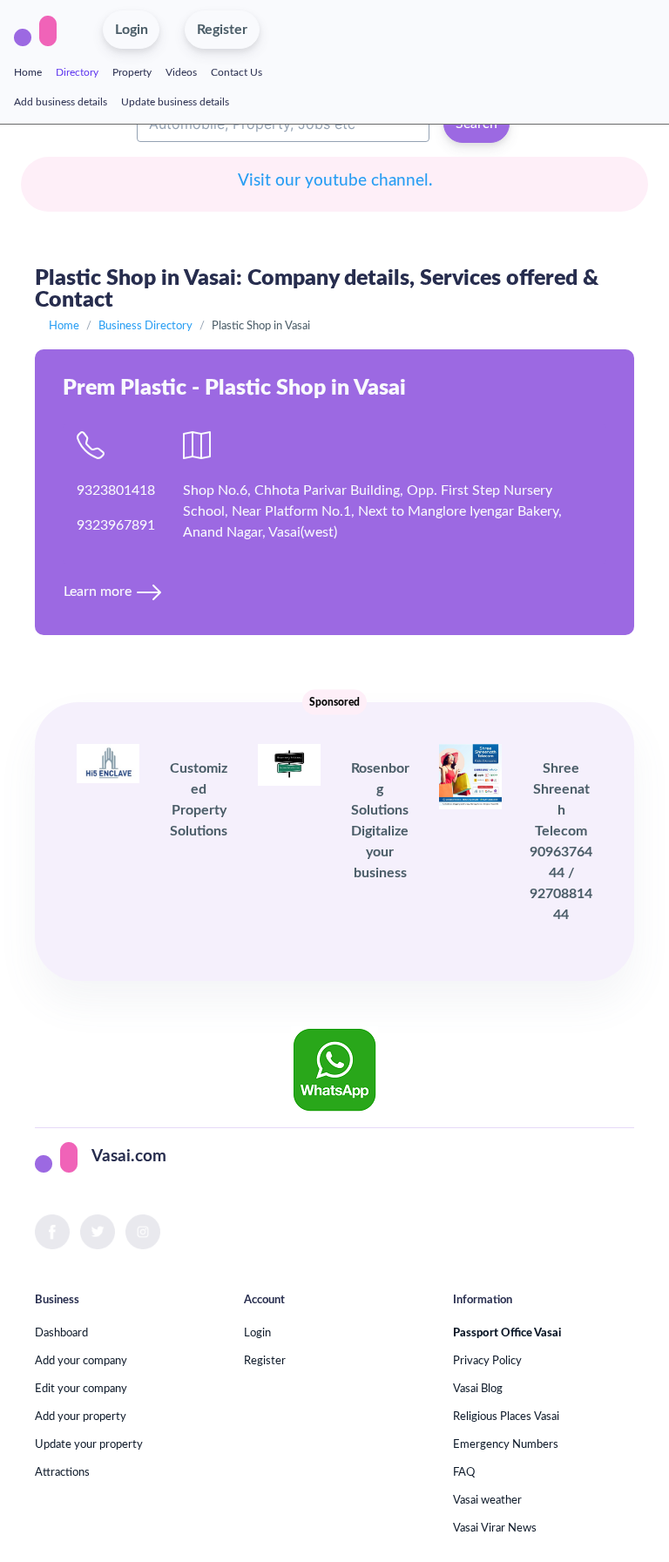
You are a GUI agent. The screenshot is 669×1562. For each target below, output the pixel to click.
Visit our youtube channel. (335, 180)
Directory (77, 72)
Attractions (62, 1472)
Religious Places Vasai (506, 1416)
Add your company (81, 1361)
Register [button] (222, 30)
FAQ (464, 1472)
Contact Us (236, 72)
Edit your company (81, 1389)
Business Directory (145, 326)
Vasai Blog (478, 1389)
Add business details (60, 102)
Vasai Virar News (495, 1528)
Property (132, 72)
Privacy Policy (487, 1361)
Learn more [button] (99, 591)
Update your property (89, 1444)
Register (265, 1361)
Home (28, 72)
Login (257, 1333)
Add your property (80, 1416)
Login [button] (131, 30)
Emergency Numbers (505, 1444)
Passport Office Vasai (507, 1333)
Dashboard (61, 1333)
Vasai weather (487, 1500)
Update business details (175, 102)
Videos (181, 72)
